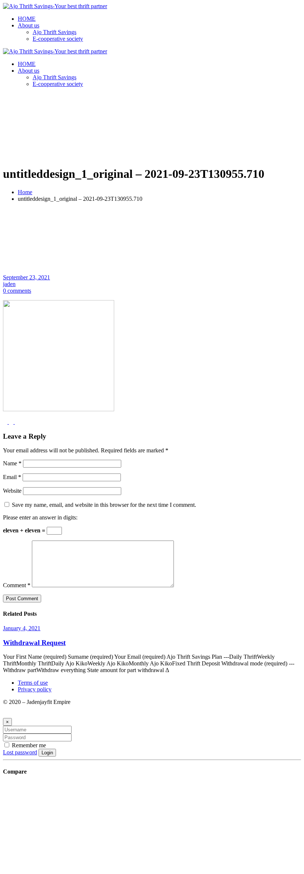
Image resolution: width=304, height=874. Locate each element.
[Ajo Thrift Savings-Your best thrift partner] (55, 6)
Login (47, 752)
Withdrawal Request (34, 643)
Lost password (20, 752)
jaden (9, 284)
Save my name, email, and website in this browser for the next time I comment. (104, 505)
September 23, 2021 (26, 277)
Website (12, 491)
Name (12, 463)
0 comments (17, 291)
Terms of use (33, 682)
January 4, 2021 (21, 628)
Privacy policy (35, 689)
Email (12, 477)
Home (25, 192)
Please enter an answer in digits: (40, 517)
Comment (16, 585)
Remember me (28, 745)
